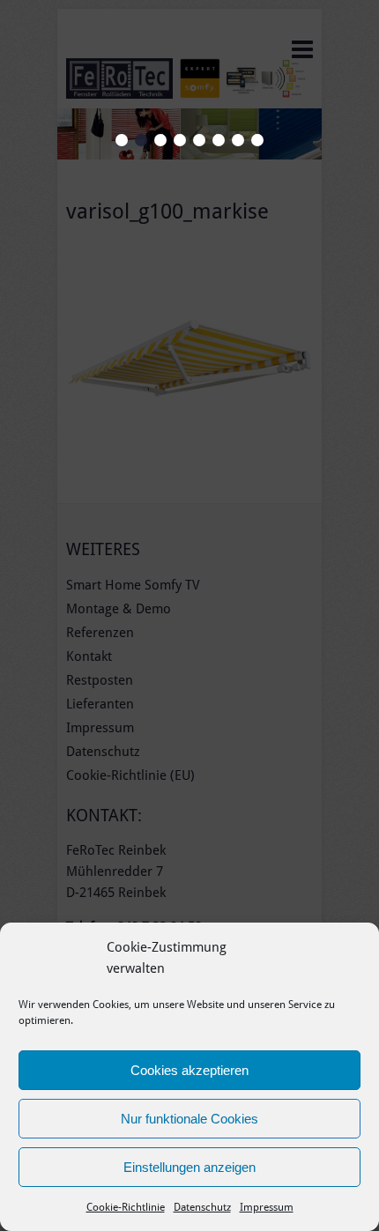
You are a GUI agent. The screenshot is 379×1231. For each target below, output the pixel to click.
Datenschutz (202, 1207)
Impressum (267, 1207)
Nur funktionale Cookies (189, 1118)
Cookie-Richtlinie (125, 1207)
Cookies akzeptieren (189, 1070)
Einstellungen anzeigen (189, 1167)
